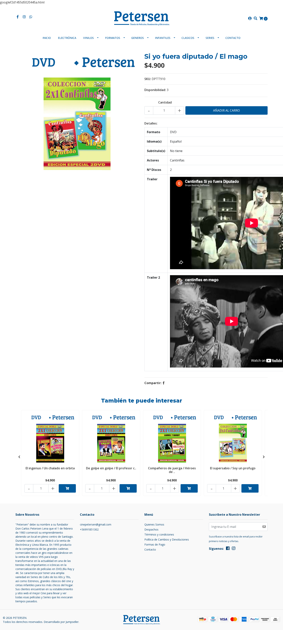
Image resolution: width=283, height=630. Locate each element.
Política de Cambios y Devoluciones (166, 539)
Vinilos (88, 38)
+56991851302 (89, 529)
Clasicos (188, 38)
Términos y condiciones (159, 534)
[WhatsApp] (31, 17)
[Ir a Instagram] (24, 17)
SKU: (147, 79)
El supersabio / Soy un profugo (232, 468)
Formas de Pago (154, 544)
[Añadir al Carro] (67, 488)
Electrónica (67, 38)
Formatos (112, 38)
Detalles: (150, 123)
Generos (137, 38)
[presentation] (19, 457)
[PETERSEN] (141, 18)
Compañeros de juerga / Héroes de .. (172, 470)
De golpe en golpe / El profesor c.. (111, 468)
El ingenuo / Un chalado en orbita (50, 468)
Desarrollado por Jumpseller (61, 622)
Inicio (47, 38)
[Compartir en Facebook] (163, 383)
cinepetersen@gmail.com (95, 524)
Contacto (232, 38)
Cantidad (165, 102)
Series (210, 38)
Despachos (151, 529)
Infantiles (162, 38)
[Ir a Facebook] (17, 17)
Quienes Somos (154, 524)
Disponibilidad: (155, 90)
